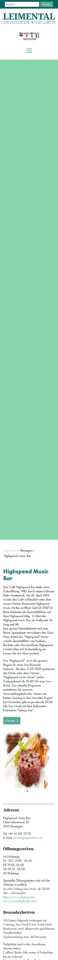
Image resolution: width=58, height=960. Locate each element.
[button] (27, 791)
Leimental (10, 550)
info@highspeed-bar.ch (27, 838)
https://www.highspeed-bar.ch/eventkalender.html (20, 899)
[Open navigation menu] (29, 50)
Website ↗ (12, 721)
